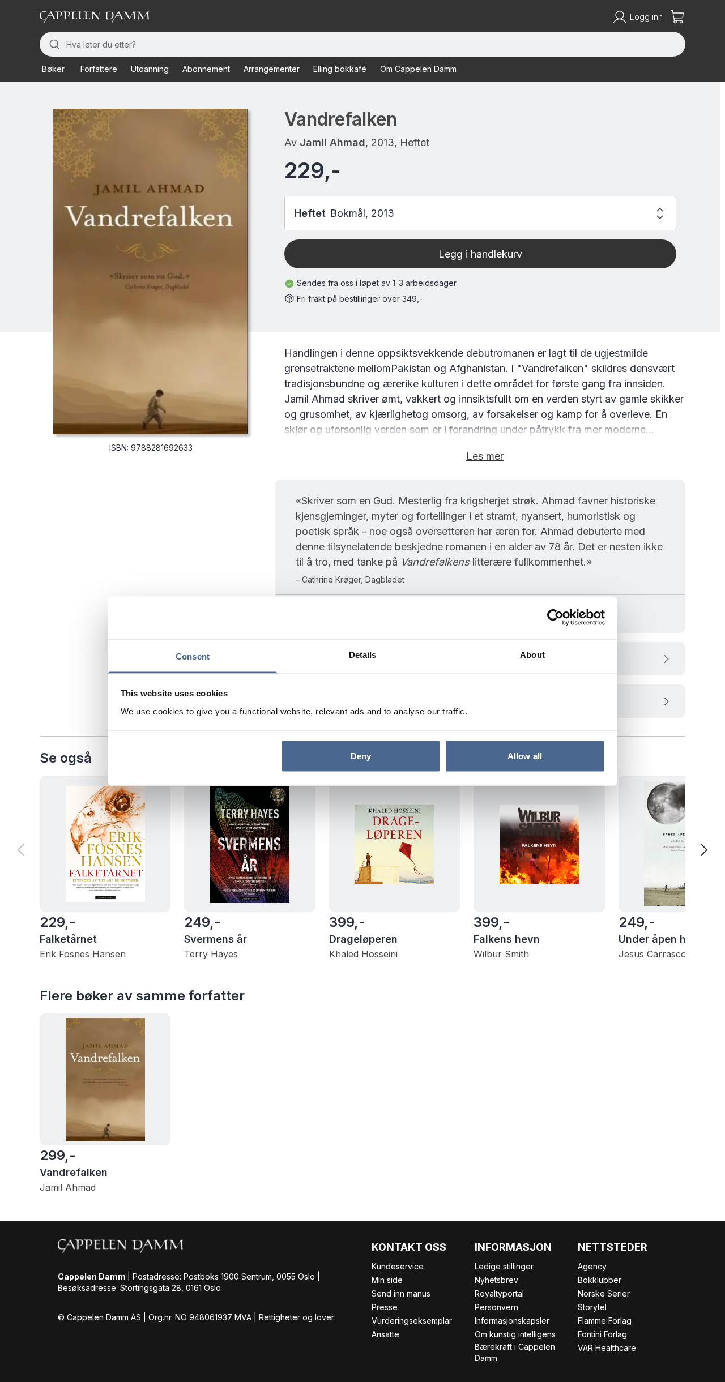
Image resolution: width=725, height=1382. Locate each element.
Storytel (592, 1307)
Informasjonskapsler (512, 1320)
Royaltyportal (499, 1293)
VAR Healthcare (607, 1348)
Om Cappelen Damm (418, 69)
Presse (385, 1307)
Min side (387, 1280)
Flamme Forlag (605, 1320)
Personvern (496, 1307)
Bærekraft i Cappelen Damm (515, 1352)
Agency (592, 1266)
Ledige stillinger (504, 1266)
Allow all (525, 756)
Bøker (53, 69)
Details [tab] (363, 654)
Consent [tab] (193, 656)
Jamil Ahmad (332, 142)
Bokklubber (599, 1280)
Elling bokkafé (339, 69)
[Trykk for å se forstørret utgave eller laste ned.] (150, 271)
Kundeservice (398, 1266)
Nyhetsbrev (496, 1280)
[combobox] (362, 44)
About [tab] (532, 654)
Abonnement (206, 69)
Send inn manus (401, 1293)
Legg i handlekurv (480, 254)
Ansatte (385, 1334)
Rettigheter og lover (296, 1317)
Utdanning (150, 69)
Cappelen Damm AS (104, 1317)
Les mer (485, 456)
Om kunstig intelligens (515, 1334)
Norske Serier (604, 1293)
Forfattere (98, 69)
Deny (361, 756)
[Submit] (53, 44)
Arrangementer (272, 69)
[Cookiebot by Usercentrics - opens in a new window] (555, 617)
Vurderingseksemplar (412, 1320)
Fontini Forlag (602, 1334)
